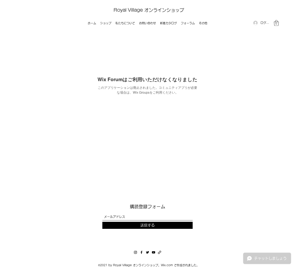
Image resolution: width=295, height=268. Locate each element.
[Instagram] (135, 252)
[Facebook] (141, 252)
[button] (276, 23)
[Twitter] (147, 252)
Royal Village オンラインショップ (149, 10)
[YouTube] (154, 252)
